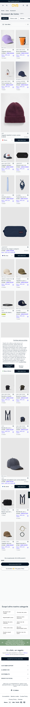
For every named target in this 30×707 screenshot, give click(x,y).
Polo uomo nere (8, 627)
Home (2, 10)
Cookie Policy (24, 696)
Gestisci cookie (15, 696)
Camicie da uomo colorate (7, 622)
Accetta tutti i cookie (8, 366)
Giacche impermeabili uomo (22, 627)
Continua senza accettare (20, 340)
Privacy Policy (13, 699)
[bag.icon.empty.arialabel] (27, 5)
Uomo (7, 10)
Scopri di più (20, 644)
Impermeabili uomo (8, 617)
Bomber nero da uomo (21, 632)
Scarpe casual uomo (7, 632)
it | (16, 690)
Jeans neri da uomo (20, 622)
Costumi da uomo (22, 612)
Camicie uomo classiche (20, 617)
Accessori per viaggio (7, 612)
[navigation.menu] (2, 5)
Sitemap (20, 699)
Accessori (13, 10)
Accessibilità (5, 696)
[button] (29, 495)
